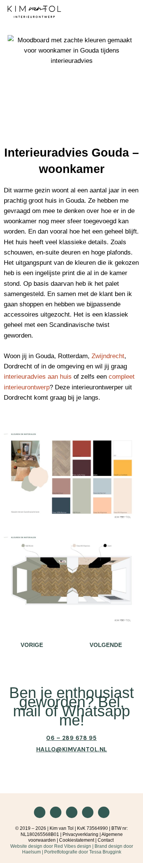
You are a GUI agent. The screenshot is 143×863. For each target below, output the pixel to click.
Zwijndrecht (108, 356)
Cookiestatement (76, 840)
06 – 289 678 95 (71, 738)
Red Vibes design (72, 846)
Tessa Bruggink (105, 852)
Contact (106, 840)
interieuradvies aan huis (38, 376)
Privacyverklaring (80, 834)
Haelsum (31, 852)
